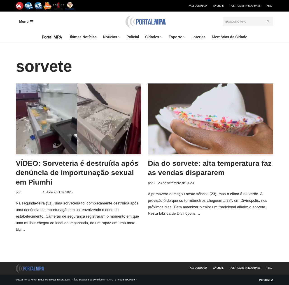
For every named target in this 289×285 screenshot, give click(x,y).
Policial (132, 37)
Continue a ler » (39, 229)
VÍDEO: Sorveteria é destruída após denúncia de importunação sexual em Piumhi (77, 172)
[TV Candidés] (70, 6)
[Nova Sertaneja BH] (28, 6)
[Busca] (268, 21)
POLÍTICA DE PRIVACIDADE (245, 5)
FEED (269, 5)
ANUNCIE (218, 5)
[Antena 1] (58, 6)
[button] (119, 37)
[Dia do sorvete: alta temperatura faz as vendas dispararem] (210, 118)
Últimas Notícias (82, 37)
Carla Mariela (31, 192)
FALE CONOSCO (198, 5)
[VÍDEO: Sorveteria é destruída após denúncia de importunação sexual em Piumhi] (78, 118)
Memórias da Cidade (229, 37)
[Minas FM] (47, 6)
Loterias (198, 37)
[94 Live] (20, 6)
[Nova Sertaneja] (38, 6)
